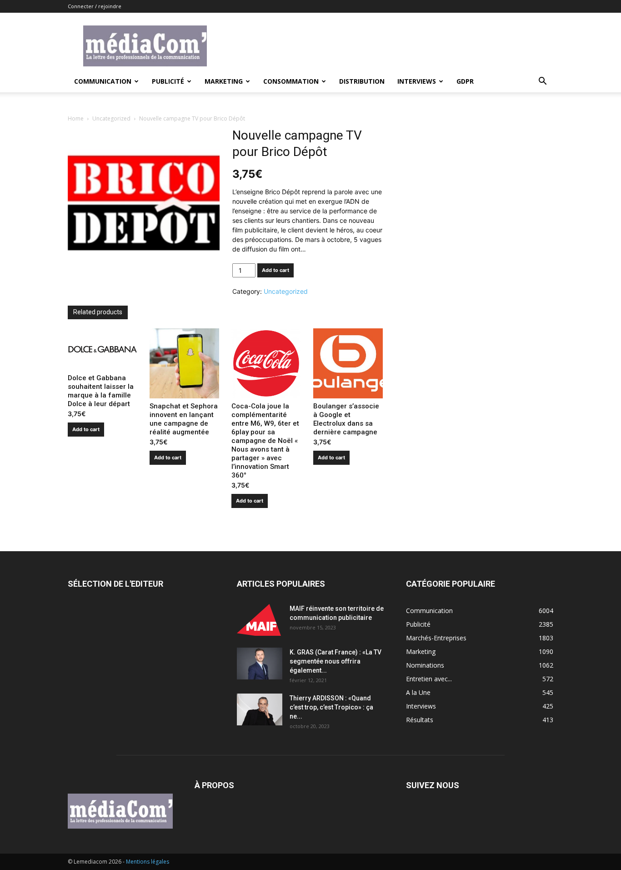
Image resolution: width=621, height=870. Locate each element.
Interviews (416, 81)
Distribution (362, 81)
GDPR (465, 81)
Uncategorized (111, 118)
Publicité (168, 81)
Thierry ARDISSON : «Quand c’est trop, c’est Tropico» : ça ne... (331, 707)
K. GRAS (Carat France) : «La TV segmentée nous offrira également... (335, 661)
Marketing (224, 81)
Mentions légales (147, 861)
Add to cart (275, 270)
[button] (542, 82)
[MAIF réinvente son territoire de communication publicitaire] (259, 620)
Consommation (291, 81)
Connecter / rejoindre (94, 6)
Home (76, 118)
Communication (102, 81)
